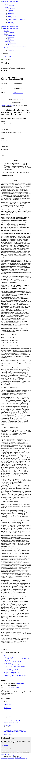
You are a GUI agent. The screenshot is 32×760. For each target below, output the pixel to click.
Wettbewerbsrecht (9, 674)
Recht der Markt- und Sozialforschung (14, 666)
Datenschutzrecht (8, 657)
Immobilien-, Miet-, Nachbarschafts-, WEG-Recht (17, 658)
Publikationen (11, 8)
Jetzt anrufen (20, 683)
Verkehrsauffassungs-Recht (11, 672)
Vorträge (10, 17)
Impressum (10, 22)
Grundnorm (11, 10)
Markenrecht (7, 663)
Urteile (12, 105)
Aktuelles (6, 4)
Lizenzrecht (7, 660)
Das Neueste (11, 5)
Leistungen (7, 14)
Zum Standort (4, 745)
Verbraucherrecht (8, 671)
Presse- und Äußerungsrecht (11, 665)
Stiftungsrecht (8, 668)
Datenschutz (11, 23)
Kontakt (6, 20)
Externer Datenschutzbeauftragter (17, 19)
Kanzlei (6, 7)
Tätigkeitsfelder (12, 16)
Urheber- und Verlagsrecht (11, 669)
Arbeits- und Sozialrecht (10, 655)
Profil (9, 11)
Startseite (3, 105)
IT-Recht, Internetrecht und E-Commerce (15, 661)
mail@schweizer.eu (18, 93)
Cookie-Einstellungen (21, 758)
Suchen (3, 53)
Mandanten (11, 13)
